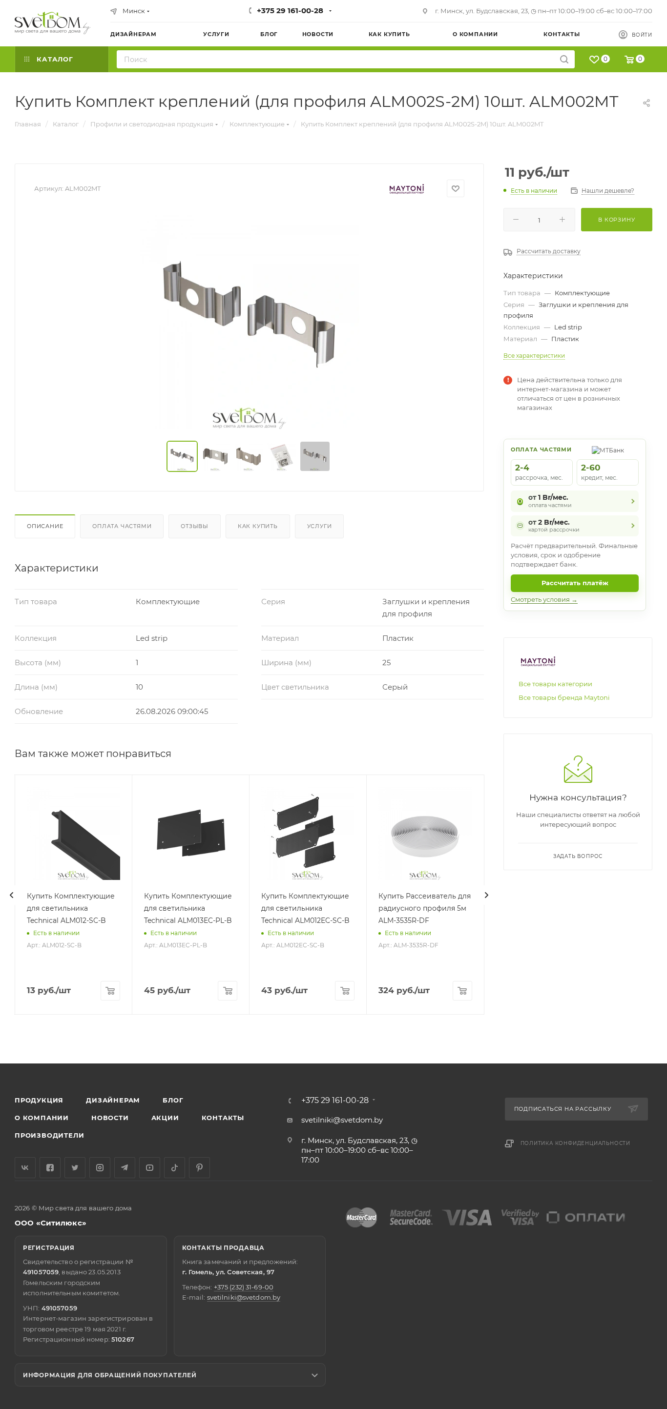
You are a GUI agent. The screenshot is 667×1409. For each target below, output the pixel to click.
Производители (49, 1135)
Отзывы (194, 526)
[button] (619, 1026)
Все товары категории (555, 684)
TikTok (174, 1167)
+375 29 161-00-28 (290, 10)
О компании (42, 1118)
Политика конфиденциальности (576, 1143)
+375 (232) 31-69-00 (243, 1287)
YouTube (149, 1167)
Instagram (99, 1167)
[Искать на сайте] (564, 59)
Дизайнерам (113, 1100)
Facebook (50, 1167)
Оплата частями (121, 526)
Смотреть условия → (544, 599)
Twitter (74, 1167)
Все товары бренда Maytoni (564, 697)
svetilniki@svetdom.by (342, 1119)
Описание (45, 526)
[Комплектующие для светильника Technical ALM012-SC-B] (73, 833)
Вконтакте (25, 1167)
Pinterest (199, 1167)
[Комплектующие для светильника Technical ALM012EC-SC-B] (307, 833)
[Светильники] (53, 23)
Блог (173, 1100)
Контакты (223, 1118)
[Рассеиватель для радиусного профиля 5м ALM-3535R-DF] (425, 833)
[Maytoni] (406, 188)
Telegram (124, 1167)
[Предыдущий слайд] (11, 895)
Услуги (319, 526)
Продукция (39, 1100)
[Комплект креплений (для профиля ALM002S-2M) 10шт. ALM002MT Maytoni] (249, 319)
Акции (165, 1118)
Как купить (258, 526)
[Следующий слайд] (486, 895)
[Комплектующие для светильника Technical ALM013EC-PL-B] (190, 833)
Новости (110, 1118)
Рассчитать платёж (575, 583)
